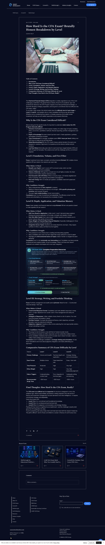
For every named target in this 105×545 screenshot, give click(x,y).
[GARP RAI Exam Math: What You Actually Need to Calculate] (52, 451)
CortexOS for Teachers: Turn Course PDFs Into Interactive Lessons (75, 461)
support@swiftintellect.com (17, 530)
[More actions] (78, 22)
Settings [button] (85, 542)
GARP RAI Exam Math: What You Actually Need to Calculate (52, 461)
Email (61, 501)
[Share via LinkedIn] (33, 431)
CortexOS (23, 12)
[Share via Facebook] (26, 431)
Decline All (91, 542)
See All (84, 443)
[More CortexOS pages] (48, 5)
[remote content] (52, 271)
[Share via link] (37, 431)
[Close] (103, 543)
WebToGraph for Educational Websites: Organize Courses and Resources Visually (27, 461)
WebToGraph (32, 12)
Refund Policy (63, 532)
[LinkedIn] (11, 538)
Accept (98, 542)
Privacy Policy (63, 531)
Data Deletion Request (65, 534)
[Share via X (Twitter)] (30, 431)
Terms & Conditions (65, 529)
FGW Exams (15, 12)
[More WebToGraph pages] (59, 5)
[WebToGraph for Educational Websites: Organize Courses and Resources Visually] (29, 451)
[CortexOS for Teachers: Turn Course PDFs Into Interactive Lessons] (75, 451)
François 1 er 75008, (19, 533)
